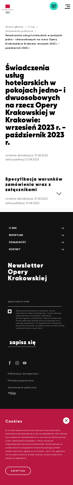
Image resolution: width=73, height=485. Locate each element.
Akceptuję (18, 471)
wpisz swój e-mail (18, 301)
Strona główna (14, 26)
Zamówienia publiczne (19, 31)
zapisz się (23, 342)
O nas (31, 26)
